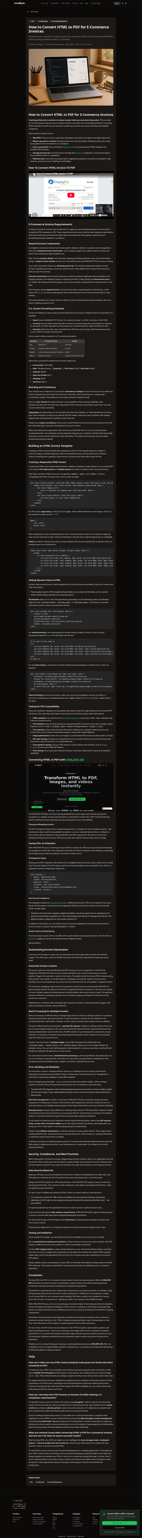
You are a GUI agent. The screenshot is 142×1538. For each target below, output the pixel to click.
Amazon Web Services (58, 903)
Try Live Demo (119, 1528)
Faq (81, 3)
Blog (86, 3)
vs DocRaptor (76, 1517)
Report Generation (38, 1519)
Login (117, 3)
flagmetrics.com (71, 1536)
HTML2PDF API (68, 147)
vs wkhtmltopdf (77, 1526)
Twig (48, 635)
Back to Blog (34, 12)
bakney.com (61, 1536)
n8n (54, 1528)
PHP (54, 1522)
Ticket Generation (38, 1524)
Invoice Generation (38, 1517)
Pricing (75, 3)
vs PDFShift (76, 1519)
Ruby (54, 1524)
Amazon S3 (79, 153)
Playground (16, 1519)
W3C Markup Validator (70, 718)
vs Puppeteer (76, 1522)
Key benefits (54, 3)
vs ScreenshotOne (78, 1524)
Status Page (96, 3)
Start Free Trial (118, 1523)
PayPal (42, 292)
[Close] (139, 1510)
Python (55, 1519)
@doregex (81, 1536)
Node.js (55, 1517)
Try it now (44, 3)
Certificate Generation (39, 1522)
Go (53, 1526)
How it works (65, 3)
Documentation (17, 1517)
